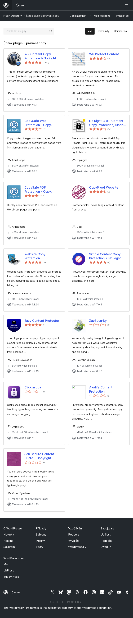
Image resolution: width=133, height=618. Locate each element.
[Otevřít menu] (127, 5)
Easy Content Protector (41, 320)
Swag (106, 547)
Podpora (73, 534)
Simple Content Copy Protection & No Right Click (105, 256)
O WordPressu (12, 528)
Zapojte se (107, 528)
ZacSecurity (98, 320)
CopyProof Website (103, 187)
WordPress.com (13, 558)
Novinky (8, 534)
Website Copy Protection (34, 256)
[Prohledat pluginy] (50, 31)
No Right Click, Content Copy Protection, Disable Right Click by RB (107, 123)
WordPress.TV (77, 547)
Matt (6, 564)
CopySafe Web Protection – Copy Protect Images (37, 123)
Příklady (41, 528)
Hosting (8, 540)
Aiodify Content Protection (100, 389)
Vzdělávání (75, 528)
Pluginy (40, 540)
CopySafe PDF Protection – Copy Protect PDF (37, 190)
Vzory (39, 547)
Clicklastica (32, 387)
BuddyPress (11, 576)
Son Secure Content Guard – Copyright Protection (39, 456)
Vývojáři (73, 540)
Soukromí (9, 547)
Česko (16, 592)
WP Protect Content (104, 54)
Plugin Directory (12, 15)
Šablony (41, 534)
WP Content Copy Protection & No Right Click (40, 56)
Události (106, 534)
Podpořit (106, 540)
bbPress (8, 570)
